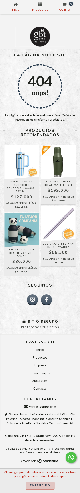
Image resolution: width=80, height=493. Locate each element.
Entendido (40, 485)
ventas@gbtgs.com (42, 406)
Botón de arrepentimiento (44, 452)
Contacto (40, 388)
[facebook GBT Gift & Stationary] (46, 299)
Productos (40, 357)
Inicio (40, 349)
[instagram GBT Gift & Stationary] (32, 299)
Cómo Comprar (40, 373)
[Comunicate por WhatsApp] (71, 457)
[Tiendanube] (40, 462)
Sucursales (40, 380)
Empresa (40, 365)
